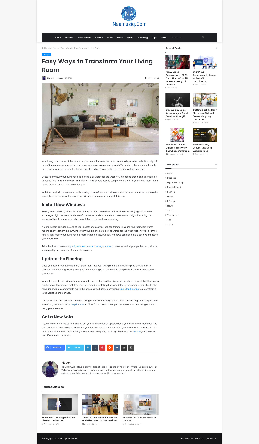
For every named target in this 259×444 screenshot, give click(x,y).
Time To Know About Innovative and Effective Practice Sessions (99, 419)
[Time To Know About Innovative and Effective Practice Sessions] (100, 404)
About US (199, 438)
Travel (163, 37)
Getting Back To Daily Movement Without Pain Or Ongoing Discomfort (205, 114)
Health (110, 37)
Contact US (211, 438)
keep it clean (77, 304)
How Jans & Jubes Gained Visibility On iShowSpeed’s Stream (177, 147)
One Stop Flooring (129, 288)
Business (69, 37)
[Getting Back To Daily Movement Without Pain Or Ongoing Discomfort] (205, 100)
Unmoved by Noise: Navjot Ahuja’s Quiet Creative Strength (176, 113)
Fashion (99, 37)
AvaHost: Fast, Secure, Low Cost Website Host (202, 147)
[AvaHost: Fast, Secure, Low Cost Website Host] (205, 135)
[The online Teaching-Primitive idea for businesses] (60, 404)
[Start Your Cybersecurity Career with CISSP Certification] (205, 62)
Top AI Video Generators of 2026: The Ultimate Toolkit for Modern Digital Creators (176, 78)
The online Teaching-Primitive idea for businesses (58, 419)
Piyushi (50, 78)
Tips (154, 37)
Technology (142, 37)
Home (58, 37)
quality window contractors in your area (90, 246)
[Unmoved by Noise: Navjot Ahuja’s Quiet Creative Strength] (177, 100)
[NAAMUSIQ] (129, 16)
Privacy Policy (186, 438)
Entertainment (84, 37)
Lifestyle (55, 48)
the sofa (137, 331)
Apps (169, 173)
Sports (130, 37)
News (120, 37)
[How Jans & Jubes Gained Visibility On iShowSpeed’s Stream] (177, 135)
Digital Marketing (175, 182)
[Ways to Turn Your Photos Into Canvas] (141, 404)
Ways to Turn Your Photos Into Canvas (139, 419)
